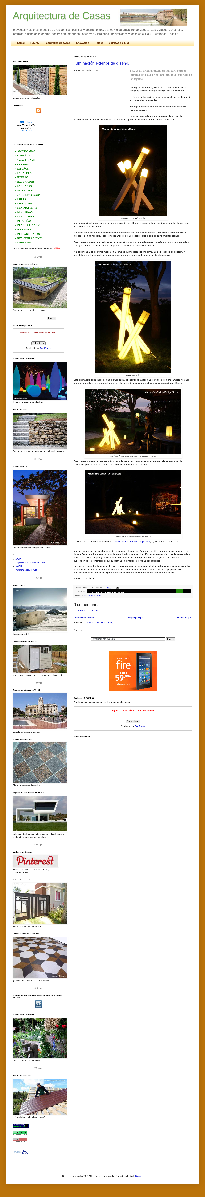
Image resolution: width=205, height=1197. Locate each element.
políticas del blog (119, 43)
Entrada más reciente (84, 617)
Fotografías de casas (57, 43)
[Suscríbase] (38, 112)
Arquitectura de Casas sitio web (30, 563)
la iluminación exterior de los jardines (131, 541)
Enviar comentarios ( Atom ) (100, 622)
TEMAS (34, 43)
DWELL (18, 566)
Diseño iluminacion (92, 596)
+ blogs (98, 43)
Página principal (135, 617)
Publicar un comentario (88, 610)
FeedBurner (140, 726)
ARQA (18, 559)
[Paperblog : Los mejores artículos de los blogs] (21, 1154)
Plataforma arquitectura (26, 570)
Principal (19, 43)
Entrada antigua (184, 617)
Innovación (82, 43)
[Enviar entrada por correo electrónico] (117, 587)
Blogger (138, 1176)
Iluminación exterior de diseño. (101, 63)
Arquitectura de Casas (61, 15)
